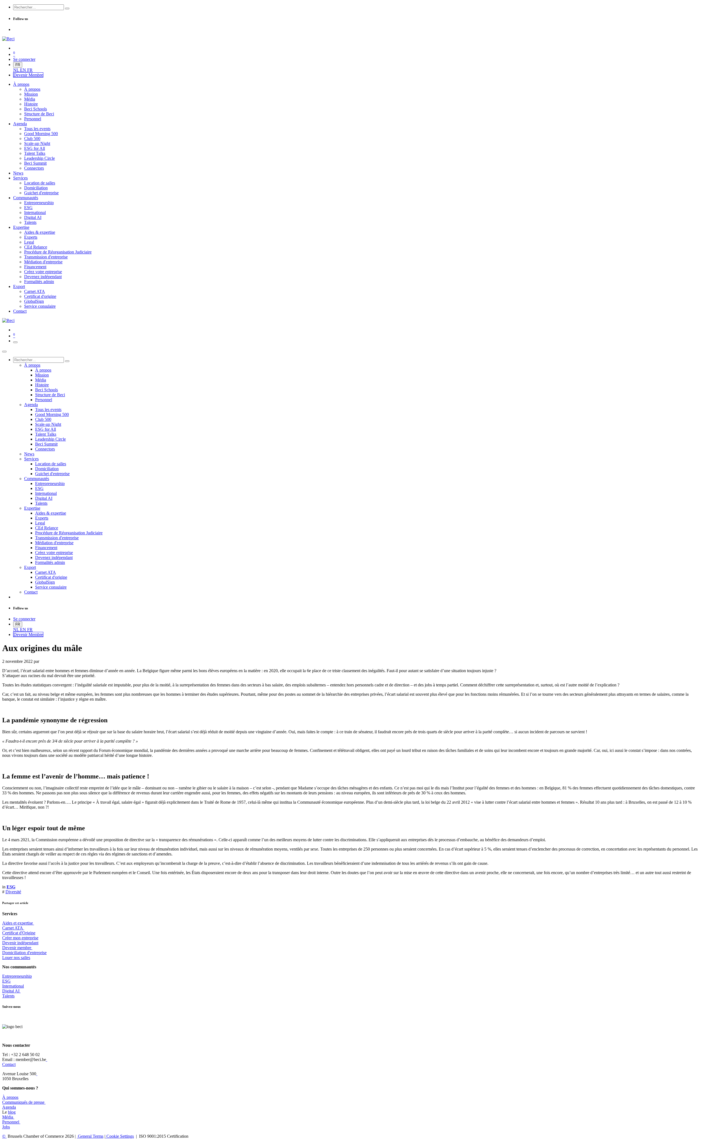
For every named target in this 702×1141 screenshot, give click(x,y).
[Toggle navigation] (15, 342)
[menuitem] (16, 70)
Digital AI (10, 991)
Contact (9, 1064)
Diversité (13, 891)
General (90, 1136)
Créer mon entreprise (20, 937)
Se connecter (24, 59)
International (13, 986)
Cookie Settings (119, 1136)
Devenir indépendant (20, 942)
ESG (6, 981)
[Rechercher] (67, 8)
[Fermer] (4, 351)
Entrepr (17, 976)
